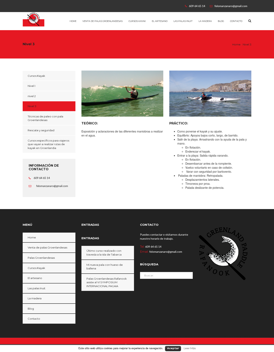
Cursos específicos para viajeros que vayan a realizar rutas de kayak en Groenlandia (48, 144)
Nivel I (31, 85)
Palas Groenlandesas (41, 257)
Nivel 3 (32, 106)
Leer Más (190, 348)
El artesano (159, 21)
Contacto (236, 21)
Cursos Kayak (137, 21)
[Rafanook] (40, 19)
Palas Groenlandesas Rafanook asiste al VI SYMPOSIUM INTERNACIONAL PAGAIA (106, 282)
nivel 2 (32, 96)
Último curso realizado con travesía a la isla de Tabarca (104, 252)
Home (73, 21)
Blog (221, 21)
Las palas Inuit (183, 21)
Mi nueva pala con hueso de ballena (104, 266)
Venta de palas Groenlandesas (102, 21)
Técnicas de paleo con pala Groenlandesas (45, 118)
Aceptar (173, 348)
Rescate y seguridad (41, 130)
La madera (205, 21)
